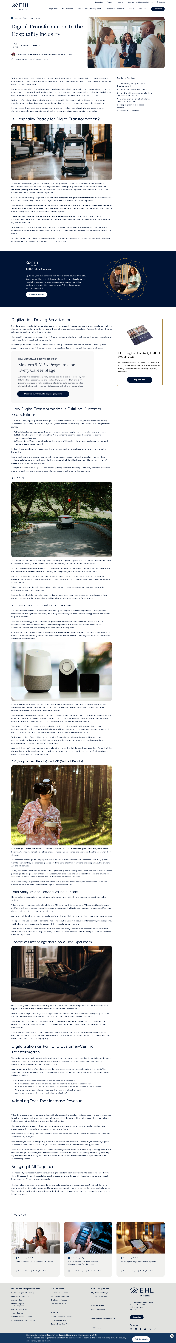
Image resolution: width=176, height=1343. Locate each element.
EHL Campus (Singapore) (60, 1296)
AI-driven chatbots (35, 571)
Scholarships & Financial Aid (103, 1319)
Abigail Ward (34, 54)
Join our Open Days (58, 1320)
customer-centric (21, 1069)
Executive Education (19, 1309)
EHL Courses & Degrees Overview (25, 1289)
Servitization (17, 326)
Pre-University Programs (20, 1296)
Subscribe (158, 9)
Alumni (109, 2)
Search (162, 2)
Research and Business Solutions (140, 2)
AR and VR (16, 866)
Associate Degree (18, 1300)
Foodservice (67, 9)
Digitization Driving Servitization (133, 89)
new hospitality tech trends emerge (65, 468)
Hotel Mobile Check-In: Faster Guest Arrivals (34, 1262)
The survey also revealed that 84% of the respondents (37, 216)
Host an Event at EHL (58, 1304)
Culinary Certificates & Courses (23, 1320)
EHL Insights (35, 45)
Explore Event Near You (60, 1324)
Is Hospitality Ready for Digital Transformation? (131, 84)
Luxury (131, 9)
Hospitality (52, 9)
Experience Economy (115, 9)
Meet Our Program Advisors (61, 1317)
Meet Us (54, 1313)
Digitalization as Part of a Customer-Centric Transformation (134, 100)
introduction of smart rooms (69, 632)
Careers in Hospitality (99, 1296)
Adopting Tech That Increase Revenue (130, 106)
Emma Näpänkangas (78, 1271)
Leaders (142, 9)
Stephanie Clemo (24, 1271)
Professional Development (89, 9)
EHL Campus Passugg (59, 1300)
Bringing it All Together (129, 111)
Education (99, 2)
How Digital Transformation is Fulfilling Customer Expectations (134, 94)
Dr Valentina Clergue (130, 1271)
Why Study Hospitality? (99, 1293)
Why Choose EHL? (98, 1305)
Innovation (120, 2)
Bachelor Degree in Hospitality (22, 1293)
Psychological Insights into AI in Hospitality (138, 1262)
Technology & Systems (33, 18)
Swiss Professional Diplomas (21, 1316)
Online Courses (17, 1313)
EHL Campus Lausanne (59, 1293)
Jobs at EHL (96, 1328)
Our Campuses (57, 1289)
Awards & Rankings (98, 1309)
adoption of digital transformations (76, 197)
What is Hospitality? (100, 1289)
